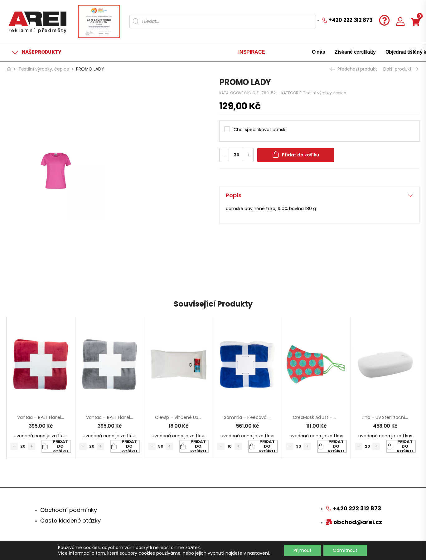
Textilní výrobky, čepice (43, 69)
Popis (233, 195)
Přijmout (302, 550)
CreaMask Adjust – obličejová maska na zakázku (344, 417)
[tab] (319, 195)
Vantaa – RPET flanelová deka (49, 417)
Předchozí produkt (356, 69)
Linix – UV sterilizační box (388, 417)
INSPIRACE (251, 52)
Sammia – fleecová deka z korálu (260, 417)
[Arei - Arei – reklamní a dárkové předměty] (37, 21)
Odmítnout (345, 550)
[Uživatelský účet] (400, 21)
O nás (318, 52)
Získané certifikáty (355, 52)
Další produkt (398, 69)
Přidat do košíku (300, 155)
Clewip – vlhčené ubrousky (183, 417)
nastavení (258, 553)
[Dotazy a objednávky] (384, 20)
